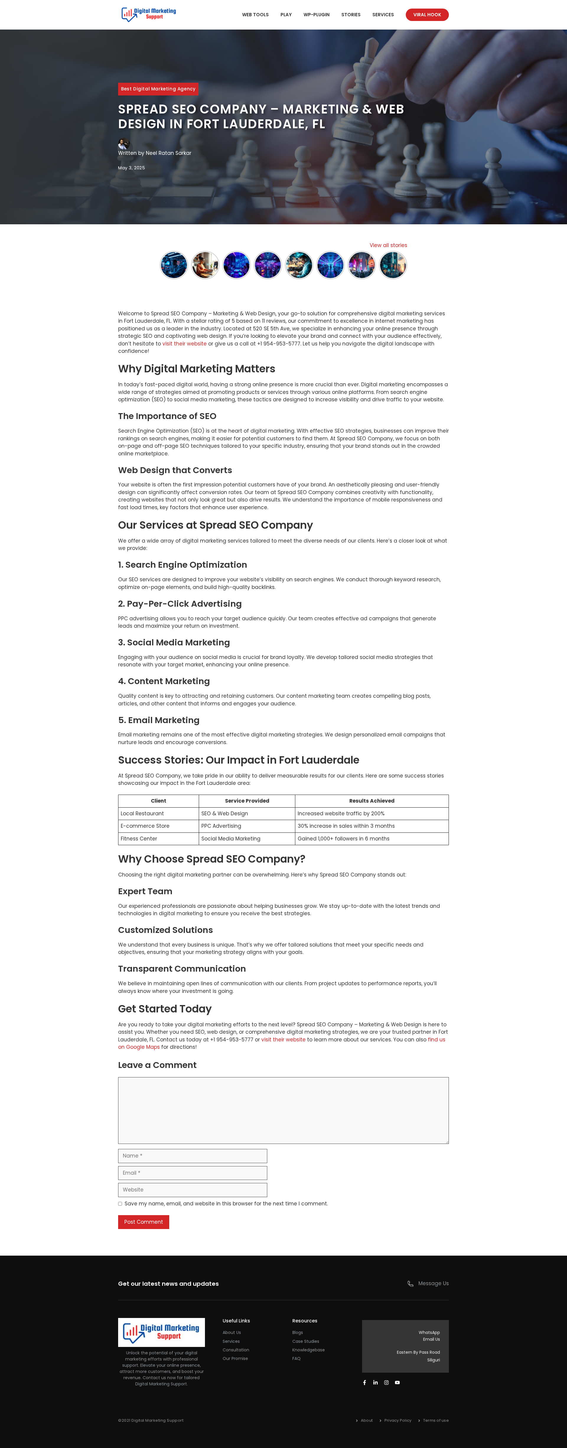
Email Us (431, 1339)
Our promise (235, 1358)
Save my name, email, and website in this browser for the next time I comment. (226, 1203)
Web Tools (255, 15)
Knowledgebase (308, 1350)
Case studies (305, 1341)
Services (383, 15)
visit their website (184, 343)
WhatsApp (429, 1332)
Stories (351, 15)
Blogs (297, 1332)
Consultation (236, 1350)
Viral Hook (427, 15)
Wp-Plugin (317, 15)
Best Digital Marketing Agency (158, 89)
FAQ (296, 1358)
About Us (232, 1332)
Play (286, 15)
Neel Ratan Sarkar (168, 153)
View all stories (388, 245)
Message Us (433, 1283)
